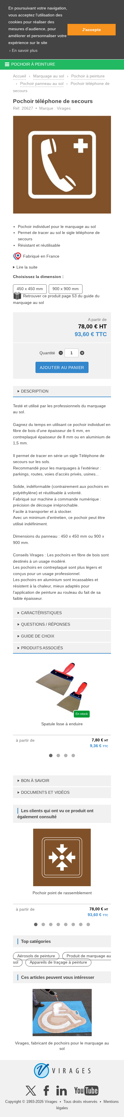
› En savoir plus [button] (23, 50)
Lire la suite (26, 267)
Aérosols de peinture (36, 956)
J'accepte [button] (91, 29)
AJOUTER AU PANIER (62, 367)
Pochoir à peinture (88, 76)
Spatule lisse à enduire (62, 724)
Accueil (19, 76)
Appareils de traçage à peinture (58, 962)
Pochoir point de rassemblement (62, 892)
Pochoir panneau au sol (41, 83)
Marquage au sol (48, 76)
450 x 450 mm (30, 288)
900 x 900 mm (65, 288)
